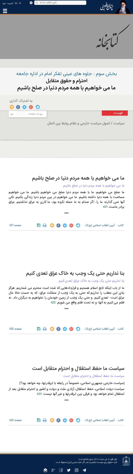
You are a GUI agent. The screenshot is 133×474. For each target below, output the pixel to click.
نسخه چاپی (45, 225)
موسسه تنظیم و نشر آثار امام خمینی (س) (85, 462)
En (16, 3)
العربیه (10, 3)
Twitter (24, 107)
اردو (4, 3)
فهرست (118, 113)
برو (12, 114)
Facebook (18, 107)
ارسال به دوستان (12, 107)
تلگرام (37, 107)
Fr (20, 3)
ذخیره (39, 225)
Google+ (31, 107)
